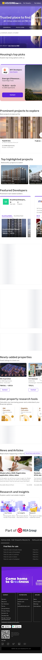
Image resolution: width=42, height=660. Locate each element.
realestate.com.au (23, 556)
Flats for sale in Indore (10, 513)
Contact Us (5, 570)
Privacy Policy (6, 567)
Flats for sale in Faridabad (11, 516)
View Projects (13, 72)
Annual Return (6, 565)
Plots (31, 27)
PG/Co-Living (20, 27)
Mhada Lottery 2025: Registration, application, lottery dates (13, 431)
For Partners (5, 560)
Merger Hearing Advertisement (6, 575)
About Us (4, 558)
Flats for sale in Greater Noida (13, 506)
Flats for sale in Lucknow (11, 511)
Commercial (7, 27)
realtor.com (21, 558)
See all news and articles (33, 410)
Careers (4, 556)
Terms (3, 563)
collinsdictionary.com (24, 563)
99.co (19, 560)
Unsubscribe (5, 572)
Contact (12, 95)
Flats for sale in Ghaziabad (12, 509)
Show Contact (14, 307)
